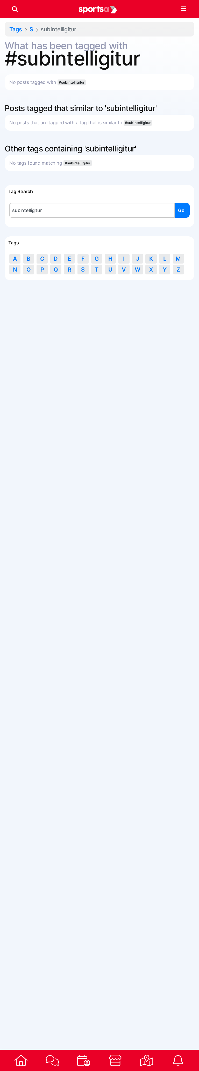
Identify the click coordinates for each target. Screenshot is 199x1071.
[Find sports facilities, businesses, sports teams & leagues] (146, 1060)
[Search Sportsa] (15, 9)
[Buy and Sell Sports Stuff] (115, 1060)
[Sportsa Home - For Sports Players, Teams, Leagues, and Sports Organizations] (98, 9)
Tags (15, 29)
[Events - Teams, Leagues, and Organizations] (84, 1060)
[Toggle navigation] (183, 9)
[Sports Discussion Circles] (52, 1060)
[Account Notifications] (178, 1060)
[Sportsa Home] (21, 1060)
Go (181, 210)
